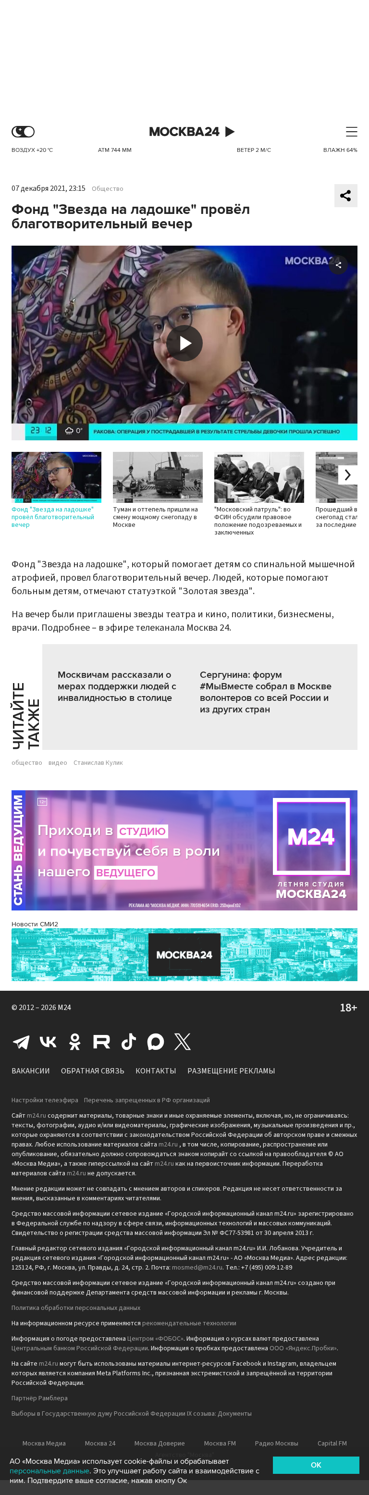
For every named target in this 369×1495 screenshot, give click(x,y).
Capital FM (332, 1443)
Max (155, 1041)
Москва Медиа (44, 1443)
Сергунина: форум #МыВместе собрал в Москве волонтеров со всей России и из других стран (266, 692)
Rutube (101, 1041)
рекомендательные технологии (189, 1323)
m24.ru (36, 1116)
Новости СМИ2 (35, 924)
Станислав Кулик (98, 763)
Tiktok (128, 1041)
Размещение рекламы (231, 1071)
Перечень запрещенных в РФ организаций (147, 1100)
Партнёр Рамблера (40, 1398)
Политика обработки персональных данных (76, 1308)
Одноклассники (75, 1041)
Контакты (155, 1071)
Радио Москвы (276, 1443)
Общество (107, 189)
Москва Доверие (160, 1443)
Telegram (21, 1041)
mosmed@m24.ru (197, 1267)
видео (58, 763)
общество (27, 763)
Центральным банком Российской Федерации (80, 1348)
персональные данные (49, 1471)
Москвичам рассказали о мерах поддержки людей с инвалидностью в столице (117, 686)
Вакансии (31, 1071)
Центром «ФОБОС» (155, 1339)
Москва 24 (184, 131)
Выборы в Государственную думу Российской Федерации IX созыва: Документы (132, 1414)
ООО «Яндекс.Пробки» (303, 1348)
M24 (64, 1007)
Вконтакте (48, 1041)
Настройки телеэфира (45, 1100)
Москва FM (220, 1443)
